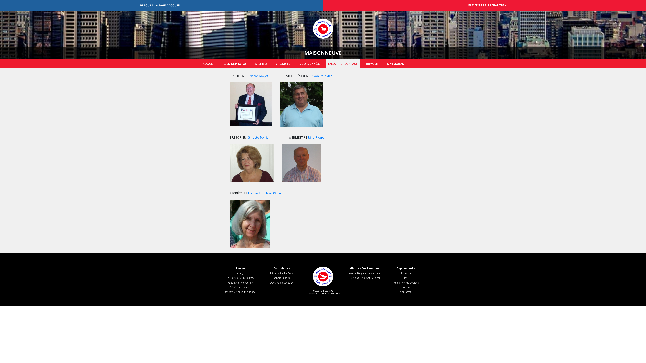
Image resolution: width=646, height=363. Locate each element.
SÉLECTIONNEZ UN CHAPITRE (486, 5)
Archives (261, 64)
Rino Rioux (316, 137)
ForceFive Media (332, 293)
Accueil (208, 64)
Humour (372, 64)
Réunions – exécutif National (364, 277)
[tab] (486, 5)
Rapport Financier (281, 277)
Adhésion (406, 273)
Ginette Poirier (259, 137)
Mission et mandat (240, 287)
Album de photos (234, 64)
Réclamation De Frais (281, 273)
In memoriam (395, 64)
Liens (406, 277)
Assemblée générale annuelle (364, 273)
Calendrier (283, 64)
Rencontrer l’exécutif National (240, 291)
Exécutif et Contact (343, 64)
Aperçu (240, 273)
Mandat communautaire (240, 282)
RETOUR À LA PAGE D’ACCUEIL (160, 5)
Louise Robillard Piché (264, 193)
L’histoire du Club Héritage (240, 277)
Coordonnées (310, 64)
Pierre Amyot (258, 76)
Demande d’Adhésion (281, 282)
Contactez (405, 291)
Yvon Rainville (322, 76)
